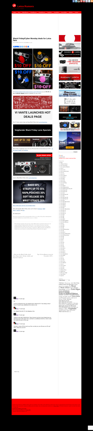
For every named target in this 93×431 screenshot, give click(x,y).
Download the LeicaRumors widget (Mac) (19, 408)
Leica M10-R (63, 206)
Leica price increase (74, 294)
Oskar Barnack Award (64, 300)
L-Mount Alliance (63, 164)
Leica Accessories (63, 165)
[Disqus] (33, 314)
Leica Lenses (62, 181)
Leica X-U (62, 268)
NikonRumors (25, 12)
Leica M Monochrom (64, 187)
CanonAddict (64, 12)
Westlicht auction (62, 310)
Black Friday (32, 216)
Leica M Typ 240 (63, 190)
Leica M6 (62, 216)
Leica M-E (62, 195)
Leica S (61, 240)
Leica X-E (62, 267)
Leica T (61, 256)
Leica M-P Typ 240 (64, 198)
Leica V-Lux (62, 261)
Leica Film (62, 178)
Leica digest (75, 289)
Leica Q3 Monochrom (64, 235)
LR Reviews (62, 271)
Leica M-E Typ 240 (64, 197)
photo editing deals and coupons (65, 301)
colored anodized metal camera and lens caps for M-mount (28, 91)
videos (66, 308)
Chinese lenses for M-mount (66, 284)
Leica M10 (62, 200)
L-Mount (73, 286)
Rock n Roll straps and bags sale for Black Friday (24, 205)
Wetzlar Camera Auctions (70, 310)
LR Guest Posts (63, 269)
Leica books (62, 289)
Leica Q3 (62, 230)
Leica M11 (62, 207)
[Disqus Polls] (33, 278)
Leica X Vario (63, 265)
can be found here (43, 122)
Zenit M (62, 275)
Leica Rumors (25, 6)
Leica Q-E (62, 225)
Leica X (61, 264)
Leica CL (62, 172)
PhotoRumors (33, 12)
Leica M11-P (62, 211)
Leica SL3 (62, 249)
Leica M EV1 (63, 185)
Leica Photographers (64, 220)
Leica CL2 (62, 174)
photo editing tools (63, 303)
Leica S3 (62, 243)
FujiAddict (49, 12)
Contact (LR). (28, 409)
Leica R (61, 239)
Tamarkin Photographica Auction (72, 304)
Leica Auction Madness (65, 166)
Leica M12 (62, 214)
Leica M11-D (63, 210)
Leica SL (62, 245)
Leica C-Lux (62, 169)
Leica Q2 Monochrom (64, 229)
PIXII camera (75, 303)
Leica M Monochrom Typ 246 (66, 188)
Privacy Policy (56, 405)
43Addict (71, 12)
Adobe (72, 283)
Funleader (76, 284)
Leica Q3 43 (62, 232)
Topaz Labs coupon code (73, 307)
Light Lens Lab (74, 297)
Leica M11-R (63, 213)
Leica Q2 (62, 227)
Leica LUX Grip (63, 182)
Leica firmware (64, 290)
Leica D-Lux (62, 177)
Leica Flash (62, 180)
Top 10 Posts (62, 274)
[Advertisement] (33, 26)
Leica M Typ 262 (63, 191)
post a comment (34, 217)
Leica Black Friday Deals (40, 216)
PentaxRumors (42, 12)
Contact (76, 12)
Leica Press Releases (64, 222)
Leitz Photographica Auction (64, 297)
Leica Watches (63, 262)
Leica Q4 (62, 236)
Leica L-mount (64, 292)
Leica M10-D (63, 203)
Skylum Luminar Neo (62, 304)
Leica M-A (62, 193)
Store (19, 12)
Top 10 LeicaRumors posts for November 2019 (45, 255)
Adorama (40, 208)
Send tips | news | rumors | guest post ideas (67, 158)
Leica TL (62, 258)
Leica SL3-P (62, 251)
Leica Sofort (62, 255)
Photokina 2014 (70, 303)
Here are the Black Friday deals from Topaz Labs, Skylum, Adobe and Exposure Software (23, 255)
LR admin (16, 42)
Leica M (62, 184)
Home (14, 12)
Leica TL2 (62, 259)
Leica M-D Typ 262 (64, 194)
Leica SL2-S (62, 248)
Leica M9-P (62, 219)
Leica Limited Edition (68, 293)
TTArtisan (61, 308)
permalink (15, 217)
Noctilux (64, 299)
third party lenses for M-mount (67, 305)
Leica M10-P (62, 204)
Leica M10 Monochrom (65, 201)
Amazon (18, 210)
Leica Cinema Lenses (64, 171)
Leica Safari (65, 296)
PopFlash (26, 150)
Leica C (61, 168)
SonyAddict (56, 12)
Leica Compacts (63, 175)
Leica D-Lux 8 (68, 289)
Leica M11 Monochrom (65, 209)
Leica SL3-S (62, 252)
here (23, 210)
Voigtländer (72, 308)
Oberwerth (69, 299)
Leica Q (61, 223)
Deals (24, 216)
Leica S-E (62, 242)
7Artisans (61, 283)
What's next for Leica (64, 311)
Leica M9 (62, 217)
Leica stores (76, 296)
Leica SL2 (62, 246)
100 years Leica (67, 283)
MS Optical (61, 299)
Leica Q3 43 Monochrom (65, 233)
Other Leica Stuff (63, 272)
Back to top (17, 371)
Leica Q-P (62, 226)
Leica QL (62, 238)
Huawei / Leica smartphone (64, 286)
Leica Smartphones (64, 254)
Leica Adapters (74, 287)
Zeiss (70, 311)
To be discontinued (63, 307)
